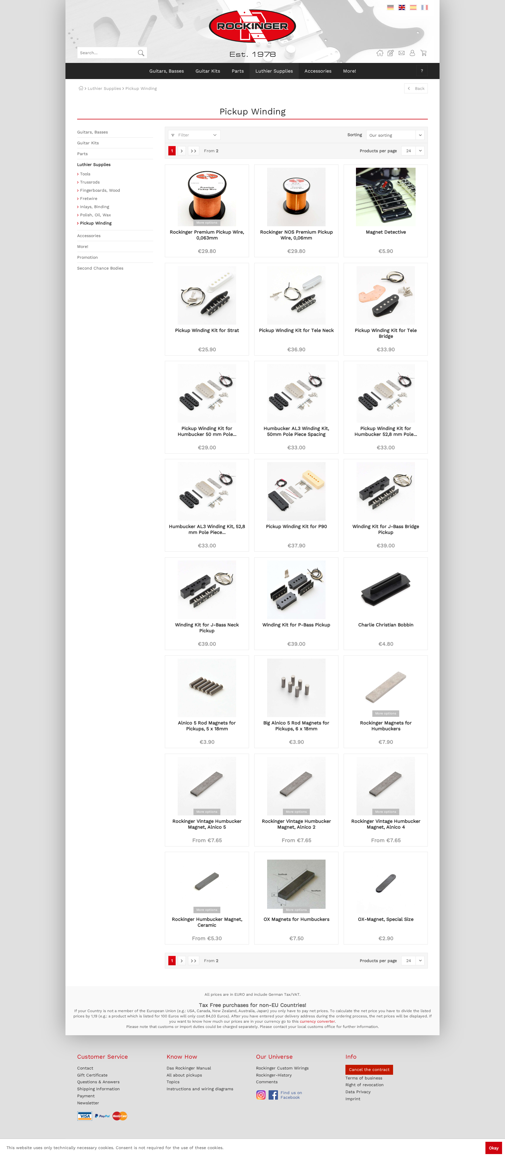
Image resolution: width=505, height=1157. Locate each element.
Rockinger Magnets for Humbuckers (386, 725)
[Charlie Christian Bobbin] (386, 589)
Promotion (87, 257)
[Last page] (193, 150)
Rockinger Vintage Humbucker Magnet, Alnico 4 (386, 824)
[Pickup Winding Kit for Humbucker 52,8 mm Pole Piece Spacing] (386, 393)
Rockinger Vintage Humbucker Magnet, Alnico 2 (296, 824)
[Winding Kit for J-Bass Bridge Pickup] (386, 491)
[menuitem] (112, 53)
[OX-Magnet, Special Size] (386, 884)
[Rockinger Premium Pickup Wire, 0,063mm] (207, 197)
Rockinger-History (274, 1075)
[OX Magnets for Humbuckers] (296, 884)
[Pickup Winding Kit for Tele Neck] (296, 295)
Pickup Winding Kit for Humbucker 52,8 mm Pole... (385, 431)
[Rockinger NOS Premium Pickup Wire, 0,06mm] (296, 197)
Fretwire (88, 198)
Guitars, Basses (92, 132)
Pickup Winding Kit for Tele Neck (296, 330)
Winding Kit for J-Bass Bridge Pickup (385, 529)
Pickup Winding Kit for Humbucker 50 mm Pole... (207, 431)
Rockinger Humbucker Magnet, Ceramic (207, 922)
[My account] (412, 53)
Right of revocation (364, 1084)
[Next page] (182, 150)
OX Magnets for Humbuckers (296, 919)
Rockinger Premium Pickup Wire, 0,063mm (207, 235)
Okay (494, 1148)
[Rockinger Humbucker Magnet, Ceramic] (207, 884)
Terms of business (363, 1078)
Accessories (89, 235)
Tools (85, 174)
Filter (183, 135)
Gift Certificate (92, 1075)
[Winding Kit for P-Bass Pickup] (296, 589)
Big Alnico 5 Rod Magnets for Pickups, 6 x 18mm (296, 725)
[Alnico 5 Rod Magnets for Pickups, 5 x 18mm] (207, 688)
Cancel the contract (369, 1069)
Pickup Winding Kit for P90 (296, 526)
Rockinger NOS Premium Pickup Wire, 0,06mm (296, 235)
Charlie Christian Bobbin (386, 625)
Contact (85, 1068)
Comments (267, 1081)
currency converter (317, 1021)
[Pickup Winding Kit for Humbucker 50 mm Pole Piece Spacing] (207, 393)
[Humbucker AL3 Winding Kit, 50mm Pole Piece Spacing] (296, 393)
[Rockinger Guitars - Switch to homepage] (252, 26)
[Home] (81, 88)
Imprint (352, 1098)
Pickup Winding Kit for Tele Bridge (386, 333)
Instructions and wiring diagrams (200, 1088)
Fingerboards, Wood (100, 190)
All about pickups (184, 1075)
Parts (82, 153)
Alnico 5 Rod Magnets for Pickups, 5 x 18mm (207, 725)
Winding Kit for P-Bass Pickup (296, 625)
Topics (173, 1081)
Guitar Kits (88, 142)
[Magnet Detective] (386, 197)
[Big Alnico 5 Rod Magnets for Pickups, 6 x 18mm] (296, 688)
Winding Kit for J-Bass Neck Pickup (207, 627)
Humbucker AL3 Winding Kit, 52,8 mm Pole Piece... (207, 529)
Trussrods (90, 182)
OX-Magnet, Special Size (386, 919)
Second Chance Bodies (100, 268)
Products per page (378, 150)
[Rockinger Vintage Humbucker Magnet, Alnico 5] (207, 786)
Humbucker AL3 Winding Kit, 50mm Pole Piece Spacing (296, 431)
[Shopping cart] (423, 53)
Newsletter (88, 1103)
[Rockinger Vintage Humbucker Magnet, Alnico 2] (296, 786)
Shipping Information (98, 1088)
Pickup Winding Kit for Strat (207, 330)
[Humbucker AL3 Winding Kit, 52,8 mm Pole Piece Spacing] (207, 491)
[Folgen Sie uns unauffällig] (261, 1095)
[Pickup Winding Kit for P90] (296, 491)
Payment (86, 1095)
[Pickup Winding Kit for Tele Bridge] (386, 295)
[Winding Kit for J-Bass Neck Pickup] (207, 589)
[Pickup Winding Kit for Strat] (207, 295)
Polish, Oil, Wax (95, 214)
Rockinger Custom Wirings (282, 1068)
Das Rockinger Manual (189, 1068)
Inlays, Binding (94, 206)
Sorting (354, 134)
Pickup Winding (95, 223)
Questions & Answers (98, 1081)
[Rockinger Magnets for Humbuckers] (386, 688)
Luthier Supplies (93, 164)
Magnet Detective (386, 232)
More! (82, 246)
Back (420, 88)
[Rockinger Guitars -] (380, 53)
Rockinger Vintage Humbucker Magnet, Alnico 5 (207, 824)
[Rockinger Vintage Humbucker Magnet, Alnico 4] (386, 786)
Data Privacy (358, 1091)
